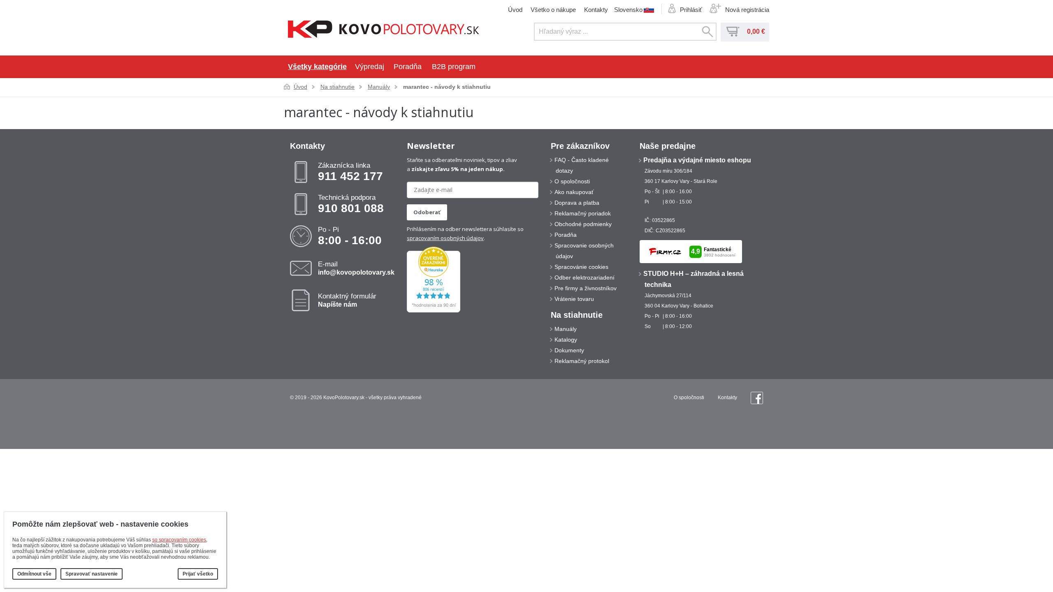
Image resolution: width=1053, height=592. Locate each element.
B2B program (453, 66)
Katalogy (565, 339)
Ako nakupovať (574, 192)
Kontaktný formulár (347, 300)
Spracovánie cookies (581, 267)
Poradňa (408, 66)
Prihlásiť (691, 9)
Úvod (515, 9)
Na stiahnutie (337, 86)
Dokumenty (569, 350)
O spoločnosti (572, 181)
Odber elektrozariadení (584, 277)
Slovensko (628, 9)
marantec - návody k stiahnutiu (447, 86)
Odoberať (427, 212)
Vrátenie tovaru (574, 299)
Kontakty (596, 9)
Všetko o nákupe (553, 9)
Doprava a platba (576, 202)
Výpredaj (369, 66)
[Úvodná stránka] (383, 30)
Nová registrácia (747, 9)
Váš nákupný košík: (733, 32)
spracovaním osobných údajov (445, 238)
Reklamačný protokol (581, 361)
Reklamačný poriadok (582, 213)
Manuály (379, 86)
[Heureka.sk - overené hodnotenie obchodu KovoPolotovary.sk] (433, 311)
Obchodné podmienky (583, 224)
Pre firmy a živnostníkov (585, 288)
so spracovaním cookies (179, 540)
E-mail (356, 268)
